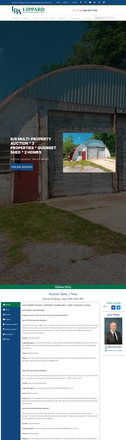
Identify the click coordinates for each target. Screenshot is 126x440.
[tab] (10, 304)
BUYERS (35, 18)
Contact (74, 2)
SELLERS (45, 18)
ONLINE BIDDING (21, 167)
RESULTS (87, 18)
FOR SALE (26, 18)
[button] (77, 10)
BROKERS (62, 18)
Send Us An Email (115, 350)
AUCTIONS (15, 18)
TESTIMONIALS (75, 18)
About (65, 2)
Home (58, 2)
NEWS (53, 18)
